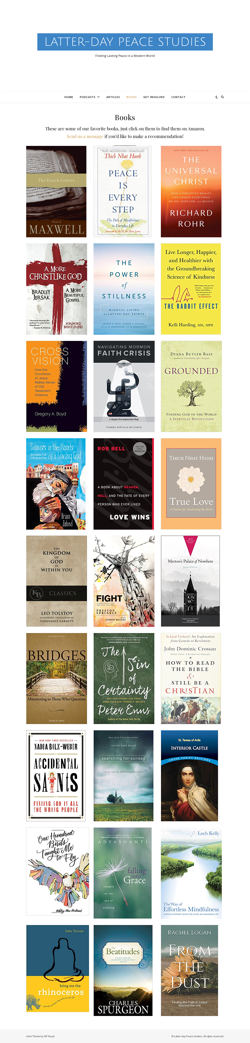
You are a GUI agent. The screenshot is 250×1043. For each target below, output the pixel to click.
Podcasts (87, 97)
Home (68, 97)
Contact (178, 97)
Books (131, 97)
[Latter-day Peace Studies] (125, 42)
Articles (113, 97)
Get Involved (154, 97)
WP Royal (49, 1036)
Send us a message (85, 136)
